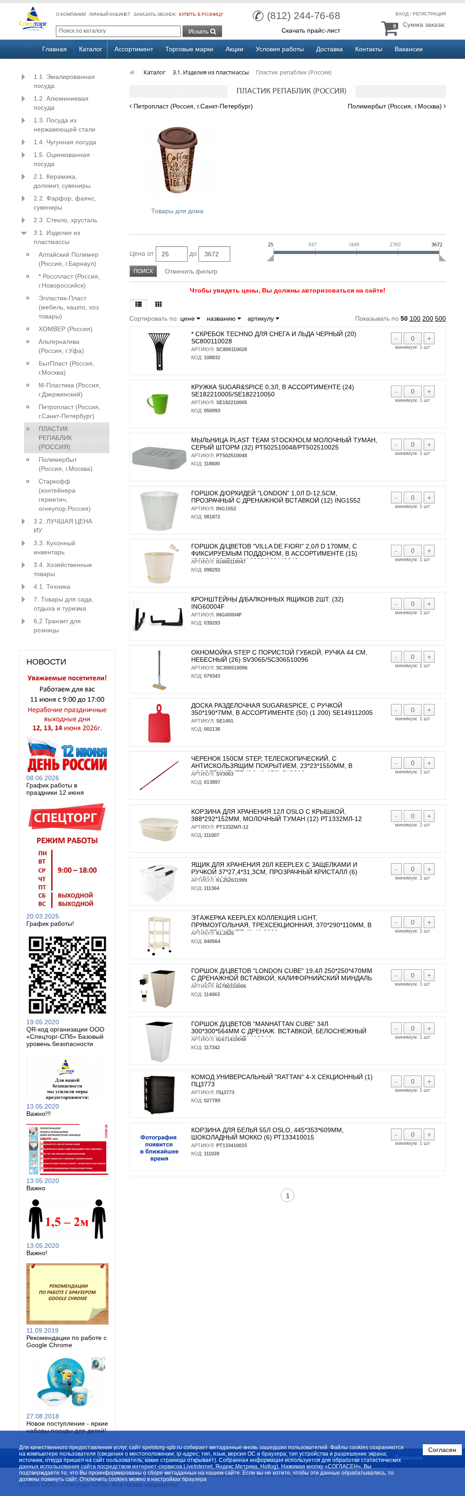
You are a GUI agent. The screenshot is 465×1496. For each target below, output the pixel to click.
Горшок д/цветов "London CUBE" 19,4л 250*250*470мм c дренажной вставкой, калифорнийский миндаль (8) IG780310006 (281, 978)
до (193, 253)
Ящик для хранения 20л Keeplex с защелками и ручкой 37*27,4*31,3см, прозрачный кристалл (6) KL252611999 (274, 872)
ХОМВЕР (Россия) (66, 328)
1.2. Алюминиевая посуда (61, 103)
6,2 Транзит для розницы (57, 625)
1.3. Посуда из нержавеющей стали (64, 125)
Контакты (368, 49)
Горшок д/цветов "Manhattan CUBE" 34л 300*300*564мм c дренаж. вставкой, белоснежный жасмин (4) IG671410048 (278, 1031)
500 (440, 318)
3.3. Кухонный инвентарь (54, 547)
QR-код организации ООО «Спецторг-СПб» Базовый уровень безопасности (65, 1036)
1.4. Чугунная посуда (65, 142)
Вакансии (409, 49)
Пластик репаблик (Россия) (55, 437)
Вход (402, 13)
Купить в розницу (201, 14)
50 (404, 318)
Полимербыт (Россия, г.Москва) (66, 464)
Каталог (90, 49)
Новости (46, 661)
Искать (199, 31)
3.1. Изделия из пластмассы (57, 237)
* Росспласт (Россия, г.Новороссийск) (69, 281)
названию (222, 318)
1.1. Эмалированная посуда (64, 81)
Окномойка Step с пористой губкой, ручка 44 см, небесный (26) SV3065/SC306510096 (279, 656)
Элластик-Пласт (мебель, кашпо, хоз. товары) (69, 307)
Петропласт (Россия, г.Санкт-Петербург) (69, 411)
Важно (35, 1188)
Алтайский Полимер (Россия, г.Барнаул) (69, 259)
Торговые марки (189, 49)
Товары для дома (177, 211)
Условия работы (280, 49)
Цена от (141, 253)
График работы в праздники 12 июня (55, 789)
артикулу (261, 318)
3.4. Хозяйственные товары (63, 569)
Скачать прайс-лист (311, 30)
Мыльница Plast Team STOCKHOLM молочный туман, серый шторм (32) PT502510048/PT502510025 (284, 443)
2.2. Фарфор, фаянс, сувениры (65, 203)
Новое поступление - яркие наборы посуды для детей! (67, 1427)
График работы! (50, 923)
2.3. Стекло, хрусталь (65, 220)
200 (427, 318)
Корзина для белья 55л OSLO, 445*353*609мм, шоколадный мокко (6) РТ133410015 (267, 1133)
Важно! (36, 1252)
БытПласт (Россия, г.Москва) (66, 368)
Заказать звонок (155, 14)
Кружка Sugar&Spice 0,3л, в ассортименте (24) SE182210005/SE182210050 (272, 390)
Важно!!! (38, 1113)
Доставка (329, 49)
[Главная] (133, 72)
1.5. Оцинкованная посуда (62, 159)
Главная (54, 49)
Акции (234, 49)
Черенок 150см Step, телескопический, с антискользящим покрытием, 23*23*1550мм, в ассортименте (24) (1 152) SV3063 (271, 766)
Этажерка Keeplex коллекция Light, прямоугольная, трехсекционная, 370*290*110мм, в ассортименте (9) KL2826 (281, 925)
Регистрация (429, 13)
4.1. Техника (52, 586)
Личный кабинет (109, 14)
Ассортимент (133, 49)
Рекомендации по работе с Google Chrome (66, 1341)
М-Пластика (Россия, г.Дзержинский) (70, 389)
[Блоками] (158, 304)
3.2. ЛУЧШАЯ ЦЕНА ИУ (63, 526)
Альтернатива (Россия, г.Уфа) (61, 346)
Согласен (442, 1449)
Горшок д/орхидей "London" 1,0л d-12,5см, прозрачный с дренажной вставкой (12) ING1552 (276, 496)
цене (188, 318)
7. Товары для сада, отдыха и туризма (64, 604)
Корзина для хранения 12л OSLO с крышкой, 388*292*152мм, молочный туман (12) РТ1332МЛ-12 (276, 815)
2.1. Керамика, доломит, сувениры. (63, 181)
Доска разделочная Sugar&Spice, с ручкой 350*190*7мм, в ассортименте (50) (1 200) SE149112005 (282, 709)
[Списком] (138, 304)
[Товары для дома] (177, 159)
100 (415, 318)
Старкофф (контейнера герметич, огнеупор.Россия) (65, 495)
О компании (71, 14)
